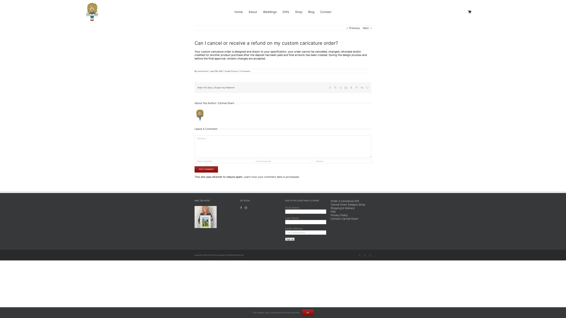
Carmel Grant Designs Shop (348, 204)
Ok (308, 312)
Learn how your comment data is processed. (272, 176)
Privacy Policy (339, 215)
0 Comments (245, 71)
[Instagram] (246, 208)
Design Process (231, 71)
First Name (292, 207)
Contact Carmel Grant (344, 218)
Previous (354, 28)
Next (366, 28)
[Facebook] (241, 208)
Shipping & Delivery (343, 208)
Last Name (292, 218)
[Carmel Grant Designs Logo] (92, 4)
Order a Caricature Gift (345, 201)
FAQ (333, 211)
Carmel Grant (202, 71)
